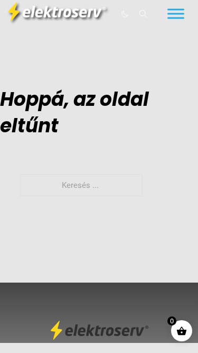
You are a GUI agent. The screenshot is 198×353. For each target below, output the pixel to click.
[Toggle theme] (124, 13)
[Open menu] (176, 13)
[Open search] (143, 14)
